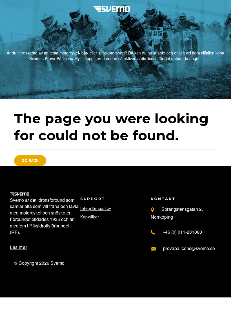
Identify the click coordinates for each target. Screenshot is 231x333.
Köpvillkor (89, 217)
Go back (30, 160)
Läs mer (18, 247)
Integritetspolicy (95, 208)
